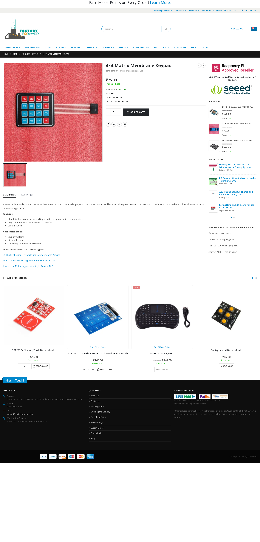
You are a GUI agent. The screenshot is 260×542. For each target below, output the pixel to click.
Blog (205, 47)
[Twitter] (246, 10)
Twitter (113, 124)
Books (194, 47)
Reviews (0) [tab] (26, 194)
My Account (182, 10)
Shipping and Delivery (100, 412)
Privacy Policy (97, 433)
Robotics (107, 47)
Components (140, 47)
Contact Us (95, 401)
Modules (75, 47)
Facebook (108, 124)
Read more (99, 369)
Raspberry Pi (31, 47)
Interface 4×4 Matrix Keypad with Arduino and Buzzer (29, 260)
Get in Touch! (15, 380)
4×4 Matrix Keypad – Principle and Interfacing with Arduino (31, 254)
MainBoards (11, 47)
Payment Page (97, 422)
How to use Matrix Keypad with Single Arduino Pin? (28, 266)
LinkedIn (119, 124)
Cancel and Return (99, 417)
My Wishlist (195, 10)
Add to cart (137, 112)
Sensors (91, 47)
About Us (206, 10)
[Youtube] (251, 10)
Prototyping (160, 47)
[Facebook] (242, 10)
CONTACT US (237, 28)
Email (125, 124)
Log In (219, 10)
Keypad (119, 97)
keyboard (116, 101)
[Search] (165, 29)
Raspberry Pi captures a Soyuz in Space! (236, 207)
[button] (231, 218)
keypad (125, 101)
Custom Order (97, 428)
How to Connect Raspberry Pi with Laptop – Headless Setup (237, 193)
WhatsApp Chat (97, 406)
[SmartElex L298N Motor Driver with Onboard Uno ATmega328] (214, 146)
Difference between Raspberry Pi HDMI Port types (236, 166)
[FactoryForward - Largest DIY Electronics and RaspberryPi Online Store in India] (22, 29)
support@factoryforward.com (20, 414)
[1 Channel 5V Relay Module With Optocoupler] (214, 129)
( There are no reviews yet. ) (131, 70)
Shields (122, 47)
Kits (47, 47)
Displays (60, 47)
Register (232, 10)
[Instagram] (255, 10)
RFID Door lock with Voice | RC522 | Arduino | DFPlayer (237, 179)
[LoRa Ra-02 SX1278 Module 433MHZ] (214, 112)
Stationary (180, 47)
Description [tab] (9, 194)
